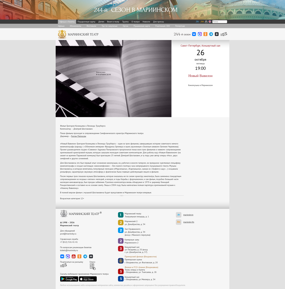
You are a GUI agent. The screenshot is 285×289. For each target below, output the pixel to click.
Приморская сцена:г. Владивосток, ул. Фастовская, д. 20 (138, 261)
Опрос (92, 262)
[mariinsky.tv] (179, 215)
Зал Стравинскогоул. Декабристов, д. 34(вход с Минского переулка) (137, 232)
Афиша (61, 26)
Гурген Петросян (78, 136)
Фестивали (91, 26)
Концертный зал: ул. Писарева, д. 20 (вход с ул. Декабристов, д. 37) (136, 249)
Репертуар (180, 26)
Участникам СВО (162, 26)
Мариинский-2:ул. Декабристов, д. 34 (135, 223)
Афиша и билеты (67, 21)
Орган (125, 26)
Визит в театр (113, 21)
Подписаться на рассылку (71, 262)
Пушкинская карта (142, 26)
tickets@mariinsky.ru (69, 250)
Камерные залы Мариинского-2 (132, 241)
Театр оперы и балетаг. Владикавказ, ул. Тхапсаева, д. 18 (140, 271)
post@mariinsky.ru (68, 233)
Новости (146, 21)
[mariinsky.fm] (179, 222)
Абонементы (75, 26)
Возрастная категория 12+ (72, 198)
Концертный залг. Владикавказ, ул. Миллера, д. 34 (140, 278)
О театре (136, 21)
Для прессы (158, 21)
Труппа (125, 21)
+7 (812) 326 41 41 (69, 242)
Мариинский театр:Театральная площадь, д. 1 (137, 215)
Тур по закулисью (109, 26)
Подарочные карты (86, 21)
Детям (101, 21)
